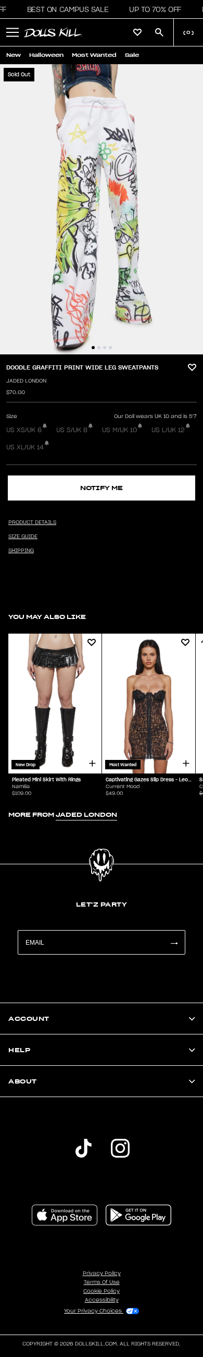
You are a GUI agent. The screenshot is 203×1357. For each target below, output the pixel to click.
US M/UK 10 (119, 430)
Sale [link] (132, 55)
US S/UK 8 (71, 430)
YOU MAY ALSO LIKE (47, 617)
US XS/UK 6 (24, 430)
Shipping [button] (21, 550)
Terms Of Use (102, 1282)
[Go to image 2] (98, 347)
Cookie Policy (101, 1291)
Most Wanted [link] (94, 55)
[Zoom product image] (101, 209)
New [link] (13, 55)
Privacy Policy (102, 1273)
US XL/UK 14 (25, 447)
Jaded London (26, 381)
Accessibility (102, 1300)
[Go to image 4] (110, 347)
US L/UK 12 (168, 430)
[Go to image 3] (104, 347)
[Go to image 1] (93, 347)
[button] (64, 9)
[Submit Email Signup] (173, 942)
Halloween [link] (46, 55)
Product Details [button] (32, 522)
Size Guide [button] (22, 536)
